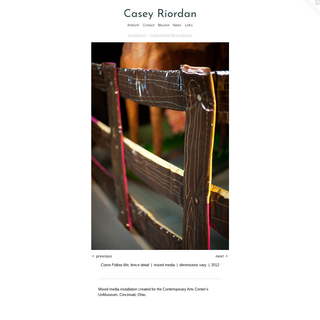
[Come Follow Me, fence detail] (160, 146)
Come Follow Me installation (171, 35)
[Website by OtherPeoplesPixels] (310, 10)
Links (189, 25)
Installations (137, 35)
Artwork (133, 25)
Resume (163, 25)
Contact (148, 25)
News (177, 25)
